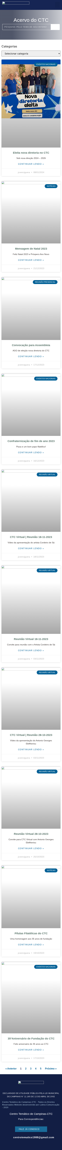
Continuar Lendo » (31, 164)
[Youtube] (40, 1143)
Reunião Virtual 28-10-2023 (31, 833)
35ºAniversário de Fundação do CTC (31, 1038)
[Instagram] (28, 1143)
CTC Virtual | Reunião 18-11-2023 (31, 537)
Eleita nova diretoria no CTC (31, 152)
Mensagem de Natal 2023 (31, 248)
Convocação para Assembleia (31, 345)
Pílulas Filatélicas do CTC (31, 933)
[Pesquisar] (55, 27)
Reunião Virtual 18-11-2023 (31, 639)
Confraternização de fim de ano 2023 (31, 441)
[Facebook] (21, 1143)
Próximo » (51, 1068)
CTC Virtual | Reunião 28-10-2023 (31, 734)
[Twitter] (34, 1143)
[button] (57, 5)
